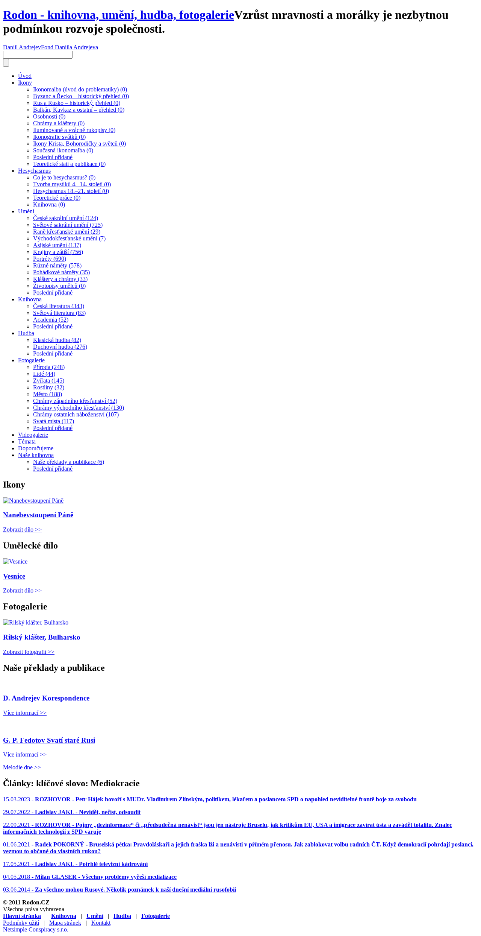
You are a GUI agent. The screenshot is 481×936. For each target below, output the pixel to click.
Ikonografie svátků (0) (59, 137)
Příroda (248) (49, 367)
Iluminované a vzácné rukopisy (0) (74, 130)
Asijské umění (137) (57, 245)
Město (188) (47, 394)
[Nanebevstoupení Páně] (33, 500)
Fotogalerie (31, 360)
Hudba (26, 333)
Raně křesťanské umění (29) (66, 231)
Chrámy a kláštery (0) (59, 123)
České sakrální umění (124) (65, 218)
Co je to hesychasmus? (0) (64, 177)
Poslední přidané (53, 157)
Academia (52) (50, 319)
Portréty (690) (49, 258)
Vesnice (14, 576)
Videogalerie (33, 435)
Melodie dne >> (22, 767)
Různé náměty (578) (57, 265)
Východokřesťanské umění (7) (69, 238)
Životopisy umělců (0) (59, 286)
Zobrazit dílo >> (22, 529)
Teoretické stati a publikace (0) (69, 164)
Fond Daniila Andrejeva (69, 47)
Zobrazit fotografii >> (28, 652)
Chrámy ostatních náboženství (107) (76, 414)
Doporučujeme (35, 448)
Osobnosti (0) (49, 116)
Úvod (25, 76)
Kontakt (100, 922)
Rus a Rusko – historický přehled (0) (76, 103)
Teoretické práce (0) (56, 197)
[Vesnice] (15, 561)
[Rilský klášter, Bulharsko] (35, 622)
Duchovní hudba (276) (60, 346)
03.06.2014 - (119, 889)
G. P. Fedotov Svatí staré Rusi (49, 740)
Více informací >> (25, 713)
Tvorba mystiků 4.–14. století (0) (72, 184)
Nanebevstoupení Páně (38, 515)
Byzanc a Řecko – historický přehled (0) (81, 96)
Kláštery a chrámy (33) (60, 279)
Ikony (25, 82)
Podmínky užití (21, 922)
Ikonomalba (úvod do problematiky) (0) (80, 89)
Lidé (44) (44, 374)
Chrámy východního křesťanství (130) (78, 407)
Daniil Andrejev (22, 47)
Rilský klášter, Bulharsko (41, 637)
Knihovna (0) (49, 204)
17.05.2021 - (75, 864)
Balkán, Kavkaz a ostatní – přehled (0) (78, 109)
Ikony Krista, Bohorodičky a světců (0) (79, 143)
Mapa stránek (65, 922)
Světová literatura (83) (59, 313)
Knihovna (30, 299)
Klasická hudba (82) (57, 340)
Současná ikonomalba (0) (63, 150)
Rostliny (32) (48, 387)
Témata (27, 441)
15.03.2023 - (210, 799)
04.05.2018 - (90, 877)
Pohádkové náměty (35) (61, 272)
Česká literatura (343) (58, 306)
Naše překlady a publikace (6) (68, 462)
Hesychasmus (34, 170)
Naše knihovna (36, 455)
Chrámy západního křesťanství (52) (75, 401)
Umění (26, 211)
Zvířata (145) (48, 380)
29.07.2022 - (72, 812)
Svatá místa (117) (53, 421)
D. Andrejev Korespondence (46, 698)
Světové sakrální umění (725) (68, 225)
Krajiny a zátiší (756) (58, 252)
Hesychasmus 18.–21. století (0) (71, 191)
